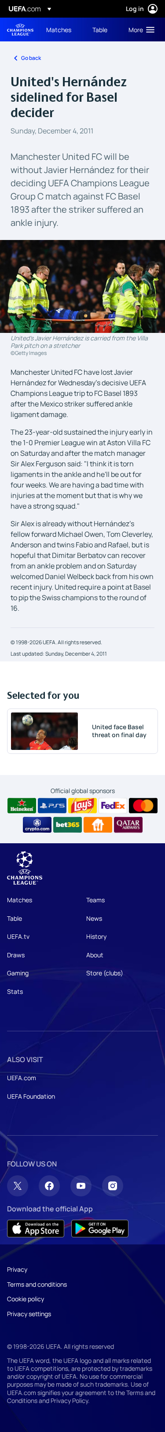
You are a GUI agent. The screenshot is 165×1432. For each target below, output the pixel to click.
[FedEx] (113, 806)
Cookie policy (25, 1299)
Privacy (17, 1269)
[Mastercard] (143, 806)
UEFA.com (21, 1078)
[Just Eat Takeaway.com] (98, 825)
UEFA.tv (18, 936)
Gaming (18, 973)
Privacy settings (29, 1314)
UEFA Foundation (31, 1096)
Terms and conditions (37, 1284)
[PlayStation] (52, 806)
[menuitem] (61, 29)
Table (14, 918)
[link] (58, 29)
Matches (19, 900)
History (96, 936)
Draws (16, 955)
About (94, 955)
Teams (95, 900)
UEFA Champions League (20, 30)
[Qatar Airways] (128, 825)
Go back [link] (31, 58)
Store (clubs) (104, 973)
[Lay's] (82, 806)
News (94, 918)
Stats (15, 991)
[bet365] (67, 825)
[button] (139, 29)
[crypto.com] (37, 825)
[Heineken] (21, 806)
